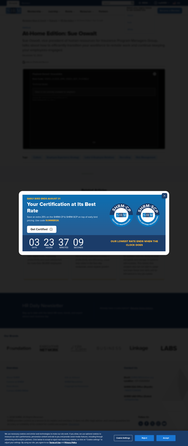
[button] (41, 229)
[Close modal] (164, 195)
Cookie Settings (123, 438)
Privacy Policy (71, 442)
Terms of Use (55, 442)
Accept (166, 438)
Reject (144, 438)
